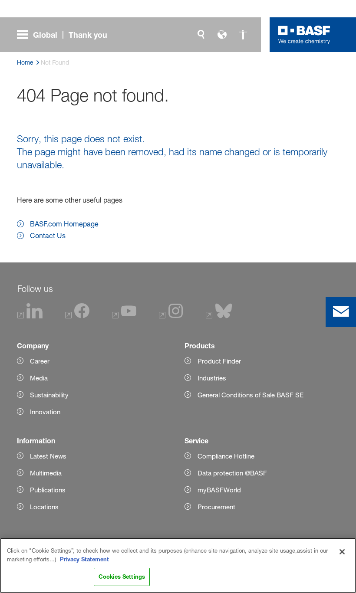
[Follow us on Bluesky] (219, 316)
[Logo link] (304, 34)
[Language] (222, 34)
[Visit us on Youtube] (124, 316)
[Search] (201, 34)
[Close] (342, 551)
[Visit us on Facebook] (77, 316)
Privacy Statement (84, 559)
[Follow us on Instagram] (171, 316)
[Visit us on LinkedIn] (30, 316)
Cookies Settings (122, 576)
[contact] (341, 312)
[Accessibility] (242, 34)
